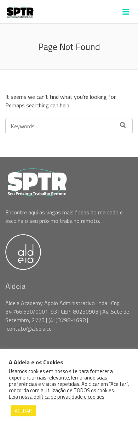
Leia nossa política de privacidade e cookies (56, 397)
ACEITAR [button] (23, 410)
